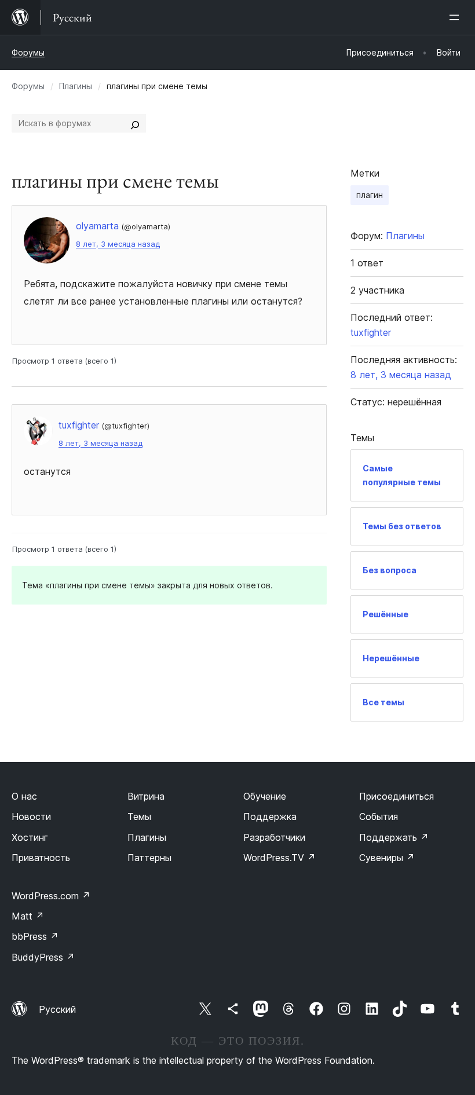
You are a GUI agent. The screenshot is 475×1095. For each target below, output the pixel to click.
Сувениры (387, 857)
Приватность (41, 857)
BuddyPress (43, 957)
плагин (369, 195)
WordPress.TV (279, 857)
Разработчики (274, 837)
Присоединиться (396, 796)
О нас (24, 796)
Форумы (28, 52)
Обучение (264, 796)
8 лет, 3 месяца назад (118, 244)
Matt (28, 916)
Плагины (75, 86)
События (378, 816)
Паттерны (149, 857)
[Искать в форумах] (135, 123)
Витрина (146, 796)
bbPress (35, 936)
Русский (57, 1009)
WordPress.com (51, 896)
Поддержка (270, 816)
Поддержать (394, 837)
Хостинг (30, 837)
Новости (31, 816)
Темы (139, 816)
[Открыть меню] (456, 17)
